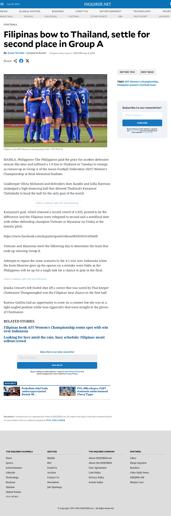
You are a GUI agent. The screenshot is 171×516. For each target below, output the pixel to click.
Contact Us (53, 477)
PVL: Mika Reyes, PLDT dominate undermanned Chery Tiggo (92, 391)
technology (142, 11)
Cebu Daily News (139, 472)
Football (10, 24)
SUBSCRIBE (142, 123)
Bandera (135, 467)
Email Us (52, 467)
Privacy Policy (71, 373)
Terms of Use (74, 371)
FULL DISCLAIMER (55, 420)
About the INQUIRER (100, 462)
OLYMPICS (164, 16)
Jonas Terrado (16, 52)
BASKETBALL (6, 16)
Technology (12, 477)
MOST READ (147, 72)
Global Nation (13, 491)
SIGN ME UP (57, 365)
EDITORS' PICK (127, 72)
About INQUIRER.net (100, 458)
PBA (120, 16)
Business (10, 482)
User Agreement (98, 467)
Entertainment (14, 467)
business (58, 11)
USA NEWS (12, 496)
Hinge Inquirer (138, 462)
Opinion (10, 487)
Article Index (96, 482)
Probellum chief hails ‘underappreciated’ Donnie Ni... (35, 391)
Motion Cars (137, 482)
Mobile (51, 458)
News (4, 11)
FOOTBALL (73, 16)
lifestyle (81, 11)
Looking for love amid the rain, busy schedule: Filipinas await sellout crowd (54, 339)
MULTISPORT (140, 16)
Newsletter (53, 482)
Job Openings (54, 487)
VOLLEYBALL (50, 16)
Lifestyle (10, 472)
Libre (133, 458)
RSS (49, 462)
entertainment (111, 11)
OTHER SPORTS (99, 16)
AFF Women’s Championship (141, 81)
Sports (9, 462)
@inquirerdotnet (36, 52)
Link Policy (95, 472)
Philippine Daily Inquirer (61, 53)
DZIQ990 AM (137, 477)
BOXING (28, 16)
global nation (29, 11)
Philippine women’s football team (136, 85)
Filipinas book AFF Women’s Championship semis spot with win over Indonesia (56, 329)
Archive (51, 472)
